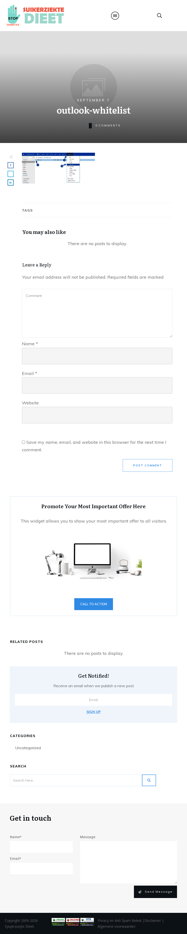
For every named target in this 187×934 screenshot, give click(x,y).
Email (29, 373)
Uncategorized (28, 747)
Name (30, 344)
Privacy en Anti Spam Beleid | (121, 920)
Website (30, 403)
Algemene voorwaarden (116, 926)
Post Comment (147, 465)
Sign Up (93, 712)
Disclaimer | (154, 920)
